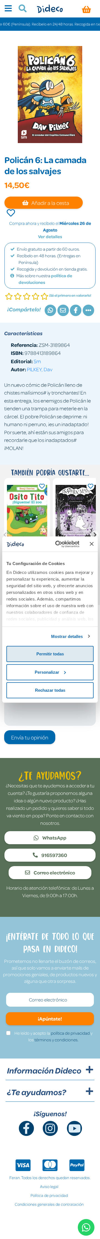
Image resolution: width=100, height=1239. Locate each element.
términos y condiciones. (56, 1039)
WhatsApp (53, 838)
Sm (37, 361)
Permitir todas (50, 654)
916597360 (54, 855)
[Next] (94, 535)
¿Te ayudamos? (36, 1092)
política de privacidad (70, 1033)
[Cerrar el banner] (92, 544)
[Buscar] (20, 9)
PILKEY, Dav (39, 369)
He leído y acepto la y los (53, 1036)
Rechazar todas (50, 690)
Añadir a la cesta (50, 202)
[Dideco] (50, 8)
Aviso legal (49, 1186)
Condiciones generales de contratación (49, 1204)
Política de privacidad (49, 1195)
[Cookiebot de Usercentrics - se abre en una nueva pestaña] (58, 544)
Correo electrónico (54, 872)
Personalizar (47, 672)
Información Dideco (44, 1070)
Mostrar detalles (67, 636)
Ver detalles (50, 236)
